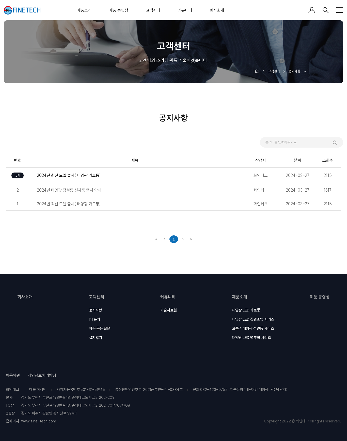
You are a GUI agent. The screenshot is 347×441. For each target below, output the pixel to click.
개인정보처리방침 (42, 375)
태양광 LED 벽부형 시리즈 (251, 337)
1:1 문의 (94, 319)
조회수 (327, 160)
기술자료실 (168, 310)
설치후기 (95, 337)
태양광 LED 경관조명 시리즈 (253, 319)
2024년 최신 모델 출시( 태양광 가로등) (69, 204)
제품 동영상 (320, 297)
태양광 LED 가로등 (246, 310)
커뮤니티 (168, 297)
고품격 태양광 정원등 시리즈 (253, 328)
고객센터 (96, 297)
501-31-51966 (93, 389)
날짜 (297, 160)
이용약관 (13, 375)
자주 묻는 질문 (99, 328)
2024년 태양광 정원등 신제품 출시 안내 (69, 190)
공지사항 (95, 310)
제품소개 (239, 297)
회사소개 (25, 297)
